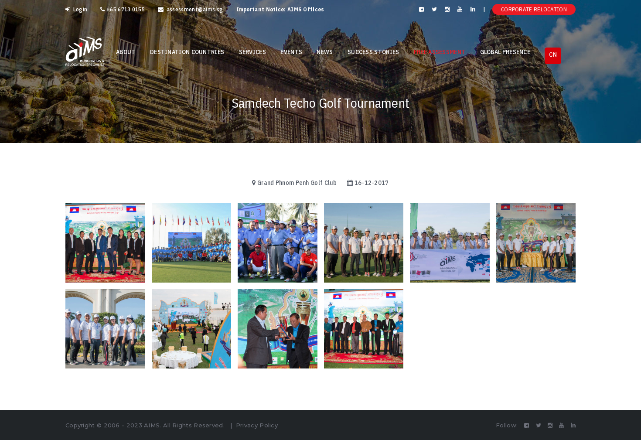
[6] (450, 243)
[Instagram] (448, 9)
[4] (105, 329)
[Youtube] (460, 9)
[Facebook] (422, 9)
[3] (192, 329)
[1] (364, 329)
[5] (536, 243)
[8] (277, 243)
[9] (192, 243)
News (325, 52)
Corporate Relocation (534, 9)
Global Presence (505, 52)
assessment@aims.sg (194, 9)
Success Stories (373, 52)
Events (291, 52)
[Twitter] (435, 9)
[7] (364, 243)
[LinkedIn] (474, 9)
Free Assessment (440, 52)
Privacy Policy (257, 425)
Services (252, 52)
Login (79, 9)
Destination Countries (187, 52)
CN (553, 54)
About (126, 52)
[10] (105, 243)
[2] (277, 329)
